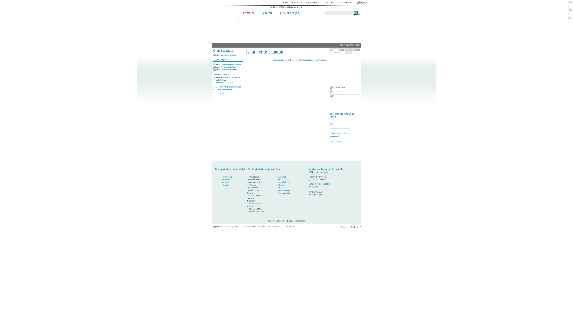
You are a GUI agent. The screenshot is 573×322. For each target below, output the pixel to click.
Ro (364, 2)
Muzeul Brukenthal (257, 212)
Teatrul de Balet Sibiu (224, 83)
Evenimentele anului (229, 70)
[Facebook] (352, 177)
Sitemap (289, 221)
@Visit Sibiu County (317, 180)
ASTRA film (219, 94)
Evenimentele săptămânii (231, 64)
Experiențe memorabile (230, 55)
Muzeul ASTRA (255, 209)
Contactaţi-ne (329, 2)
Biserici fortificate (256, 196)
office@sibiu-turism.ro (317, 177)
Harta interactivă (345, 2)
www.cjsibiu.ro (315, 186)
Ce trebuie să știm (290, 13)
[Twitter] (354, 180)
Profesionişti (297, 2)
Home (285, 2)
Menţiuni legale (300, 221)
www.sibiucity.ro (316, 194)
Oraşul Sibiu (254, 177)
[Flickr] (352, 180)
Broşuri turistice (312, 2)
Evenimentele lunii (228, 67)
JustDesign (356, 227)
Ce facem (267, 13)
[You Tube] (351, 182)
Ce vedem (248, 13)
